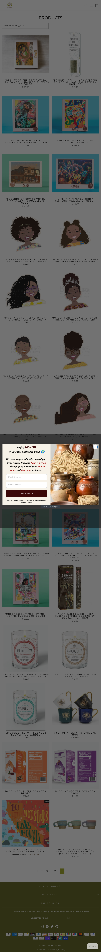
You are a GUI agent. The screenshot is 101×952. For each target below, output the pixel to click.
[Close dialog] (95, 447)
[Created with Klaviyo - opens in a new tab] (50, 506)
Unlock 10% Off (26, 493)
